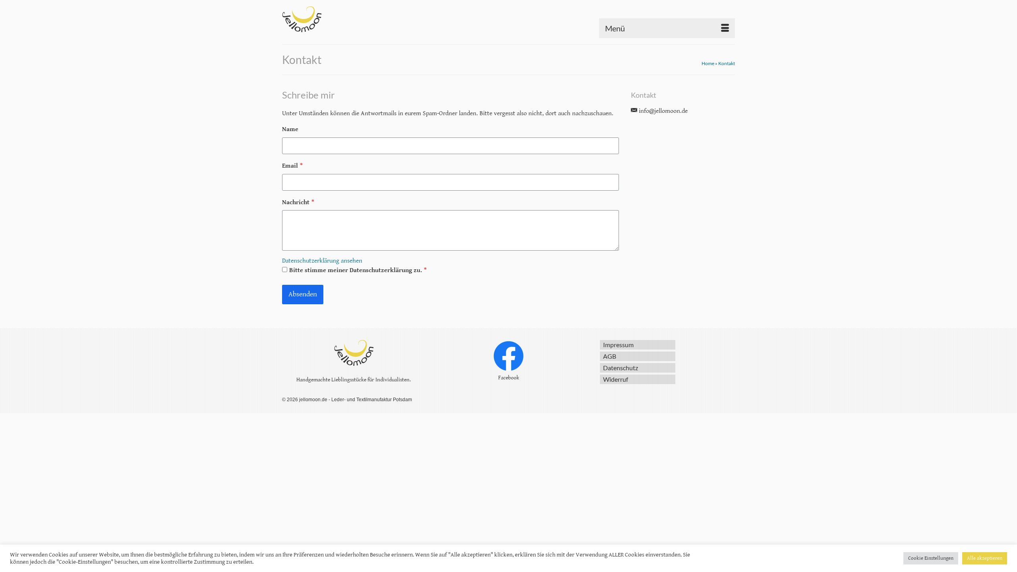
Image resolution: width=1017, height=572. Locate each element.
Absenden (302, 294)
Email (292, 166)
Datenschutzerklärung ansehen (322, 261)
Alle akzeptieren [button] (984, 558)
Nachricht (298, 202)
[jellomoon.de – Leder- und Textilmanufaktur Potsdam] (353, 19)
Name (290, 129)
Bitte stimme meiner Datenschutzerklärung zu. (358, 270)
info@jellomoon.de (662, 111)
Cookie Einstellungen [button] (930, 558)
